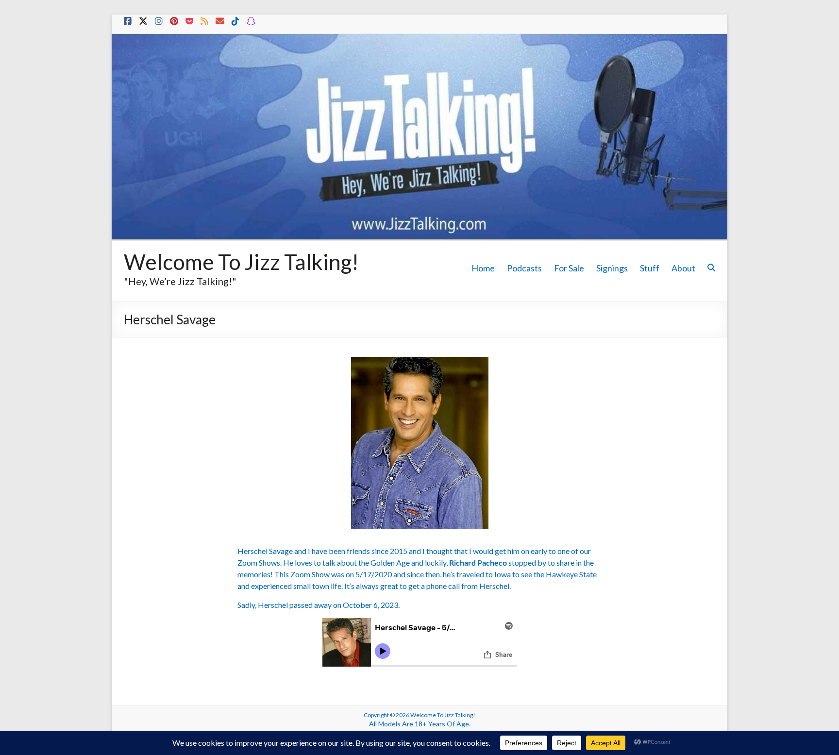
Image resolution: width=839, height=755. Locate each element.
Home (483, 268)
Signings (612, 268)
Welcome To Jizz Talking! (241, 261)
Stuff (649, 268)
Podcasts (524, 268)
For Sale (569, 268)
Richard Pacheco (478, 562)
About (683, 268)
